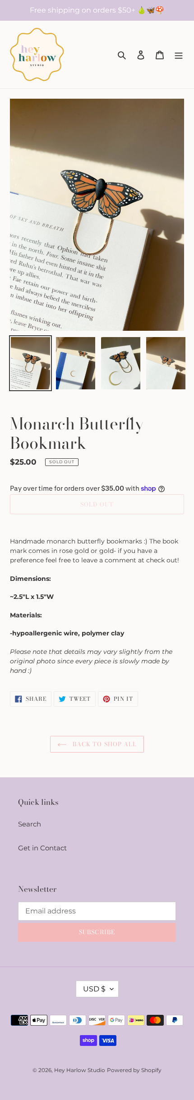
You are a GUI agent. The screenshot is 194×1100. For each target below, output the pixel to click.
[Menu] (178, 54)
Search (29, 824)
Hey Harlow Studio (79, 1070)
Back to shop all (104, 744)
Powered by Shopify (134, 1070)
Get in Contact (42, 848)
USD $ (94, 989)
